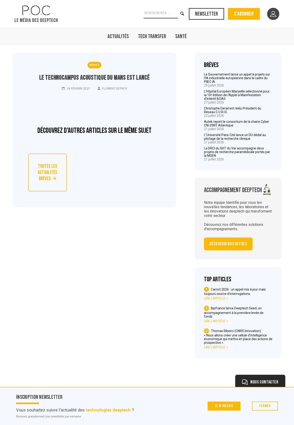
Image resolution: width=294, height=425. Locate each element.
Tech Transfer (152, 36)
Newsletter (206, 14)
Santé (181, 36)
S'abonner (244, 14)
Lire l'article (214, 298)
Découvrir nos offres (228, 244)
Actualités (118, 36)
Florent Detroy (114, 88)
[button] (182, 13)
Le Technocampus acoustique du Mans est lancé (94, 77)
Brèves (94, 65)
